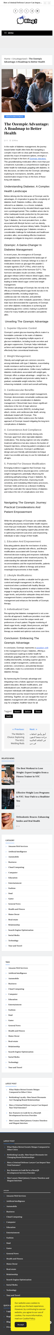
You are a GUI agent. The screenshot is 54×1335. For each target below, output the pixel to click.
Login (9, 1311)
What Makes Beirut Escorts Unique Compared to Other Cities (24, 1090)
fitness (38, 711)
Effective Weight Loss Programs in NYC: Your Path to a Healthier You (33, 796)
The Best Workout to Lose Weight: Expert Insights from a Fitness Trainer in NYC (32, 772)
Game (11, 899)
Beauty (17, 711)
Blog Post (10, 1322)
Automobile (13, 857)
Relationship (14, 925)
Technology (13, 940)
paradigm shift (42, 648)
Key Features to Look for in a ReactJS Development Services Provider (25, 1114)
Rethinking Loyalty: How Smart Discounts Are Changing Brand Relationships (27, 1098)
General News (14, 904)
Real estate (13, 919)
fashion (28, 711)
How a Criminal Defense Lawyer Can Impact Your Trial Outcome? (22, 3)
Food (10, 893)
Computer (12, 872)
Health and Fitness (14, 116)
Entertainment (14, 883)
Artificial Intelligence (17, 851)
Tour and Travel (15, 946)
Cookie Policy (29, 1318)
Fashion (11, 888)
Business (12, 862)
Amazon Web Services (18, 846)
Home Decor (13, 914)
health (8, 716)
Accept (20, 1324)
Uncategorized (19, 58)
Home (7, 58)
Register (10, 1316)
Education (12, 878)
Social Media (14, 935)
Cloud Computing (16, 867)
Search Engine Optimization (20, 930)
